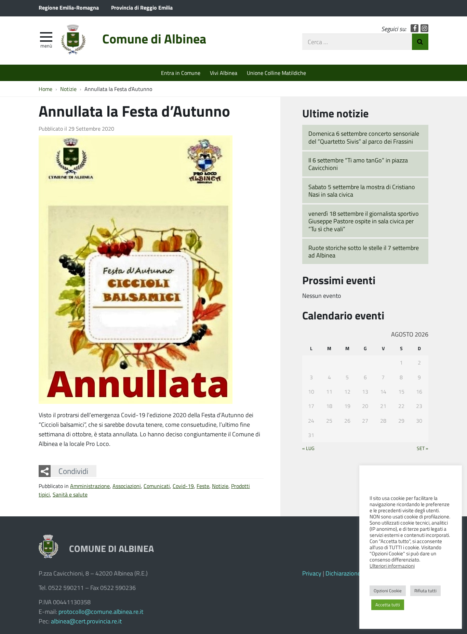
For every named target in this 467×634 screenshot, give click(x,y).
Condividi (73, 470)
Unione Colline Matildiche (276, 73)
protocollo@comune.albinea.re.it (100, 611)
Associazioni (126, 486)
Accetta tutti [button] (387, 605)
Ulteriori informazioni (392, 566)
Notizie (220, 486)
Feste (203, 486)
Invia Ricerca (420, 42)
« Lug (308, 448)
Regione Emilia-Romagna (69, 7)
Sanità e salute (70, 494)
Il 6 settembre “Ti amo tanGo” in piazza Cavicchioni (358, 164)
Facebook (414, 28)
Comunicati (157, 486)
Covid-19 (183, 486)
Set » (422, 448)
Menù (46, 45)
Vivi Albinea (223, 73)
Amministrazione (90, 486)
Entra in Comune (180, 73)
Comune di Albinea (154, 38)
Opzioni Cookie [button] (388, 590)
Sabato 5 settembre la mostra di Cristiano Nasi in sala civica (361, 191)
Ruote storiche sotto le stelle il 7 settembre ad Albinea (363, 251)
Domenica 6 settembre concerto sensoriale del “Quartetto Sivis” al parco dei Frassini (363, 137)
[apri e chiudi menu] (46, 36)
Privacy (311, 573)
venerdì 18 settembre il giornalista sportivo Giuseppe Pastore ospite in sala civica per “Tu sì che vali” (363, 221)
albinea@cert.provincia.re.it (86, 621)
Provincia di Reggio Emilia (142, 7)
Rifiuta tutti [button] (425, 590)
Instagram (424, 28)
